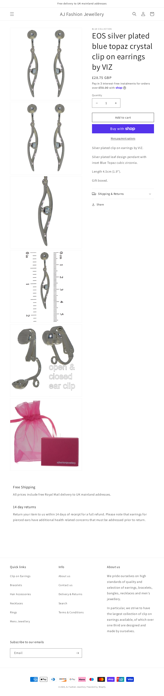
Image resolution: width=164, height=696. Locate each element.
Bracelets (16, 585)
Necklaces (16, 603)
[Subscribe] (77, 653)
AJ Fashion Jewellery (76, 687)
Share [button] (100, 204)
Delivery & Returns (70, 594)
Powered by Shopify (96, 687)
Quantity (97, 95)
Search (63, 603)
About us (64, 576)
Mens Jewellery (20, 621)
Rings (13, 612)
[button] (12, 14)
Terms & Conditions (71, 612)
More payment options (123, 138)
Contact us (66, 585)
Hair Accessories (20, 594)
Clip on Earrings (20, 576)
